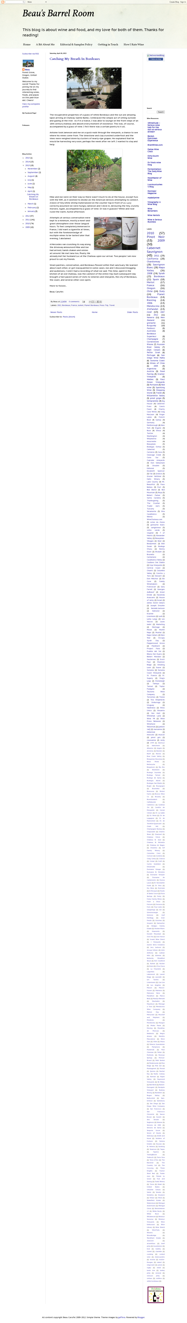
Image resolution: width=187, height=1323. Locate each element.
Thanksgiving (152, 500)
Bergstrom (151, 767)
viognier (150, 533)
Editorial (150, 468)
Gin (160, 910)
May (30, 187)
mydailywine (153, 197)
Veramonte (151, 511)
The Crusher (153, 503)
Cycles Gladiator (154, 864)
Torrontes (151, 697)
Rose (149, 430)
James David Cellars (156, 603)
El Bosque (153, 891)
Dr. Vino (158, 885)
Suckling (161, 1146)
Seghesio (150, 1122)
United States (153, 1187)
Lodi (160, 616)
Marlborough (152, 425)
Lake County (152, 482)
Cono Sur (152, 457)
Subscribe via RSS (30, 53)
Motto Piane (156, 1025)
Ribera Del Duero (154, 654)
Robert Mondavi (154, 656)
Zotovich (150, 1241)
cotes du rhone (157, 522)
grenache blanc (157, 525)
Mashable (156, 1001)
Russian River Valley (156, 345)
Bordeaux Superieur (151, 335)
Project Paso (153, 648)
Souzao (159, 1144)
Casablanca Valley (154, 560)
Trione (162, 697)
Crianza (162, 859)
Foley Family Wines (154, 899)
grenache (151, 323)
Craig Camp (151, 859)
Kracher (150, 613)
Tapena (156, 1152)
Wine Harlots (154, 215)
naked (159, 1262)
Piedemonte (154, 1063)
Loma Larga (152, 619)
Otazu (162, 1042)
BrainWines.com (155, 145)
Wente (150, 516)
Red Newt (152, 1085)
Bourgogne (160, 786)
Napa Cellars (152, 635)
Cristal (152, 861)
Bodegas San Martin (154, 783)
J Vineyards (156, 942)
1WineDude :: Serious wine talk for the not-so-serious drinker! (155, 127)
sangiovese (156, 527)
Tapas (162, 1149)
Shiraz (158, 430)
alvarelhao (151, 1243)
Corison (150, 856)
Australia (151, 331)
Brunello (150, 554)
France (74, 305)
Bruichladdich (152, 799)
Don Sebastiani (158, 463)
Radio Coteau (159, 1074)
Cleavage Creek (154, 455)
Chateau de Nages (157, 845)
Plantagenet (151, 1068)
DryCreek (161, 888)
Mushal (159, 632)
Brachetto (155, 789)
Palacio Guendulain (157, 1044)
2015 (27, 158)
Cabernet (151, 449)
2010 (27, 223)
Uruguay (150, 705)
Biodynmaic (151, 543)
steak (159, 1268)
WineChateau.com (154, 519)
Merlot (150, 282)
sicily (162, 740)
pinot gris (156, 737)
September (33, 172)
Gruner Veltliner (154, 476)
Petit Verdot (160, 1060)
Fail (151, 473)
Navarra (150, 317)
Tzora (152, 1184)
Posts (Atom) (69, 317)
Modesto (150, 1020)
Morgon (162, 1023)
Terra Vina (161, 1157)
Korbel (152, 964)
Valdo (149, 1192)
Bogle (149, 786)
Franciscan (151, 587)
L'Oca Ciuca (160, 966)
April (30, 191)
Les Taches (153, 980)
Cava (160, 452)
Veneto (158, 1192)
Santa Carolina (154, 498)
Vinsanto (161, 710)
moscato (150, 734)
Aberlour (161, 743)
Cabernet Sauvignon (154, 250)
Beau (27, 69)
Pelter (159, 1052)
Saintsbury (161, 1101)
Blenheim (155, 770)
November (33, 168)
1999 (152, 743)
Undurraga (155, 702)
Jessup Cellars (152, 950)
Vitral (160, 1198)
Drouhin (156, 465)
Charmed (158, 834)
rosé (149, 311)
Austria (150, 371)
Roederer (158, 1093)
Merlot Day (153, 1012)
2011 (27, 219)
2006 (149, 303)
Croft (160, 861)
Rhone (150, 344)
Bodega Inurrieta (154, 772)
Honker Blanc (160, 928)
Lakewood (151, 974)
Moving (150, 1028)
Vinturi (152, 1198)
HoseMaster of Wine (155, 179)
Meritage (156, 627)
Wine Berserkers (153, 209)
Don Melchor (152, 578)
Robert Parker (153, 495)
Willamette (151, 438)
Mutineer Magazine (152, 192)
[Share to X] (95, 301)
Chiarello (153, 848)
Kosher (162, 964)
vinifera (159, 1278)
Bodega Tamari (153, 775)
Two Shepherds (157, 700)
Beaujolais (151, 444)
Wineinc (150, 1233)
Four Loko (158, 907)
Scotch (158, 1117)
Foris (149, 907)
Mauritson (151, 1004)
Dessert (158, 576)
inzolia (152, 1260)
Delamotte (151, 867)
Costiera (159, 856)
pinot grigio (156, 398)
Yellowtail (151, 727)
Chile (150, 291)
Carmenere (151, 557)
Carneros (151, 452)
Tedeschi (150, 1157)
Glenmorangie (152, 912)
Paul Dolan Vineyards (156, 380)
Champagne (152, 339)
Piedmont (156, 646)
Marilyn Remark (159, 999)
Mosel (149, 630)
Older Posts (132, 312)
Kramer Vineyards (156, 375)
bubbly (158, 1249)
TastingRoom (152, 1155)
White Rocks (157, 1211)
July (30, 180)
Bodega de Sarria (154, 778)
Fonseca (159, 904)
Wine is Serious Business (155, 220)
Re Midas (161, 1082)
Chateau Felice (153, 837)
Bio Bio (162, 767)
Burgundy (151, 325)
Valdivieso (151, 708)
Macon (149, 988)
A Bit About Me (45, 45)
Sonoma (150, 670)
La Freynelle (156, 969)
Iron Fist (150, 937)
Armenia (150, 751)
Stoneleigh (160, 681)
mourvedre (151, 441)
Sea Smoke (153, 1120)
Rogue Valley (153, 1095)
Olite (155, 1042)
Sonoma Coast (157, 360)
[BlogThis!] (92, 301)
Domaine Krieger (154, 869)
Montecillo (151, 1023)
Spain (156, 279)
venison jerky (153, 1276)
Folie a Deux (153, 902)
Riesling (151, 300)
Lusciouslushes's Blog (155, 185)
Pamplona (156, 1047)
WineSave (151, 724)
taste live (151, 1270)
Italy (162, 291)
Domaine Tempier (157, 875)
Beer (160, 541)
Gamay (158, 420)
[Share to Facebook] (98, 301)
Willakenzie (151, 1217)
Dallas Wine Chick (153, 150)
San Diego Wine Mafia (156, 356)
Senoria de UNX (154, 1125)
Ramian (153, 1077)
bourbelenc (157, 1246)
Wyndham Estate (154, 1238)
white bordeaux (153, 1281)
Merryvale (150, 1015)
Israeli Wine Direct (157, 939)
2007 (162, 312)
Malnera (159, 990)
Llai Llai (162, 982)
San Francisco (155, 1109)
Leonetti (158, 977)
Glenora (150, 915)
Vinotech (161, 1195)
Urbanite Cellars (154, 1190)
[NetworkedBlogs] (155, 58)
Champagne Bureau (154, 829)
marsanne (158, 729)
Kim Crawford (159, 961)
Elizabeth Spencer (156, 471)
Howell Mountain (154, 934)
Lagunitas (150, 972)
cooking (150, 1254)
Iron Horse (160, 937)
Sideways (150, 1136)
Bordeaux (66, 305)
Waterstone (151, 1203)
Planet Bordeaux (91, 305)
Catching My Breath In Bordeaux (75, 59)
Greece (159, 473)
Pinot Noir (156, 237)
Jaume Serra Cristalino (156, 945)
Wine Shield (160, 1227)
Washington (152, 436)
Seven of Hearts (154, 1133)
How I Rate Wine (134, 45)
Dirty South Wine (153, 157)
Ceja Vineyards (155, 565)
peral (160, 1265)
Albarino (150, 748)
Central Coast (153, 568)
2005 (156, 366)
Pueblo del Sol (154, 651)
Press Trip (104, 305)
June (30, 183)
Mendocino (153, 306)
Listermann (151, 982)
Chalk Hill (152, 826)
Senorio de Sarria (154, 1128)
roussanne (151, 740)
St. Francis (152, 675)
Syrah (162, 273)
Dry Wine (150, 888)
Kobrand (155, 611)
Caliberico (151, 805)
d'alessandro (160, 1257)
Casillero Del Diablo (156, 562)
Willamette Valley (156, 395)
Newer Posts (56, 312)
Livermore (151, 616)
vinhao (149, 1278)
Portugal (151, 355)
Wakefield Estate (154, 1200)
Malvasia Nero (153, 993)
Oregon (151, 288)
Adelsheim (156, 746)
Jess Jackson (155, 947)
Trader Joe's (153, 506)
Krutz (151, 966)
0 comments (74, 301)
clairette (159, 1251)
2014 (27, 161)
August (31, 176)
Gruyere (150, 923)
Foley (159, 896)
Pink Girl (158, 1066)
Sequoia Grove (153, 1130)
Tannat (150, 686)
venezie (158, 1273)
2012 (59, 305)
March (31, 203)
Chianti (150, 570)
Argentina (151, 368)
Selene (159, 1122)
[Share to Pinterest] (100, 301)
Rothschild (151, 1098)
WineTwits (156, 1230)
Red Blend (151, 490)
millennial (151, 732)
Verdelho (150, 1195)
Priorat (162, 1068)
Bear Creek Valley (154, 756)
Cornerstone (153, 342)
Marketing (160, 624)
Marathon (150, 996)
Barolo (158, 754)
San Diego (154, 1103)
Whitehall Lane (154, 716)
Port (159, 487)
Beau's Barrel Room (58, 14)
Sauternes (151, 659)
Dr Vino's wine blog (154, 163)
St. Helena (151, 1146)
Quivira (152, 1071)
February (32, 207)
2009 (27, 227)
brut (148, 1249)
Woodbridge (151, 1235)
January (31, 211)
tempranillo (152, 401)
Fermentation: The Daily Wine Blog (155, 171)
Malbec (150, 379)
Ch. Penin (152, 815)
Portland (154, 384)
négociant (151, 1265)
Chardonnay (153, 261)
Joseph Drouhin (158, 605)
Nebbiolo (150, 1033)
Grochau (158, 920)
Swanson (153, 1149)
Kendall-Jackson (158, 608)
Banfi (149, 754)
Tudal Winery (160, 1181)
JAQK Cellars (153, 350)
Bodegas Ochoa (154, 447)
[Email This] (90, 301)
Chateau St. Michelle (156, 842)
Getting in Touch (108, 45)
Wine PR (151, 718)
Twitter (150, 433)
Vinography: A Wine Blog (154, 203)
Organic (158, 428)
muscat (161, 734)
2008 (149, 273)
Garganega (151, 910)
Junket (81, 305)
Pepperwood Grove (156, 643)
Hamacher (161, 923)
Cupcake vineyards (156, 460)
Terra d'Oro (154, 1160)
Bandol (159, 751)
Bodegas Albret (153, 781)
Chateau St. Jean (154, 840)
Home (27, 45)
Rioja (160, 492)
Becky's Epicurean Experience (153, 138)
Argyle (159, 748)
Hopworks (156, 931)
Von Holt (155, 713)
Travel (112, 305)
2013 (27, 165)
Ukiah (160, 1184)
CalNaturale (151, 802)
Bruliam (158, 552)
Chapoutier (151, 832)
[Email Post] (83, 301)
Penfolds (150, 1055)
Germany (150, 422)
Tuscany (150, 509)
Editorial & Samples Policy (76, 45)
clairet (149, 1251)
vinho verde (153, 530)
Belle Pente (153, 762)
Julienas (158, 955)
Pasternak (150, 1050)
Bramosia (150, 791)
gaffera (121, 1317)
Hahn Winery (153, 479)
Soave (158, 667)
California (152, 258)
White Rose (153, 1214)
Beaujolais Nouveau (154, 759)
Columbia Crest (153, 853)
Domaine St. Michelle (156, 872)
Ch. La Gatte (160, 813)
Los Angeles (156, 985)
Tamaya (156, 683)
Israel (159, 600)
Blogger (141, 1317)
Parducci (151, 328)
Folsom (150, 904)
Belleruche (151, 764)
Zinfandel (152, 309)
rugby (149, 1268)
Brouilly (158, 797)
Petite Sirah (153, 352)
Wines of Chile (157, 363)
